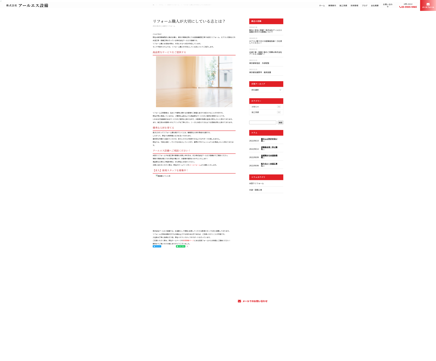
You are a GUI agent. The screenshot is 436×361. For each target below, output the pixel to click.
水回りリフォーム (168, 26)
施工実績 (343, 5)
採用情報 (354, 5)
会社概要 (375, 5)
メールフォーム (428, 7)
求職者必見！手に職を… (269, 148)
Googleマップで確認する (164, 340)
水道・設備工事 (255, 189)
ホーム (322, 5)
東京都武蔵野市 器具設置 (260, 72)
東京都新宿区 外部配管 (259, 63)
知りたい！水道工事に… (269, 164)
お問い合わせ (388, 5)
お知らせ (265, 106)
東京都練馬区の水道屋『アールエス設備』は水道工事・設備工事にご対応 (177, 328)
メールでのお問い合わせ (255, 301)
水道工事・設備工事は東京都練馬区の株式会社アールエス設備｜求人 (177, 350)
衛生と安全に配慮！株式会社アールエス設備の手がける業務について (265, 31)
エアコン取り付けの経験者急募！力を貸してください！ (265, 42)
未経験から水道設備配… (269, 156)
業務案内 (332, 5)
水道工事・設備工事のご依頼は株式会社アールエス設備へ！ (265, 53)
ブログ (365, 5)
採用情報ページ (188, 240)
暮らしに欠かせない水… (269, 140)
